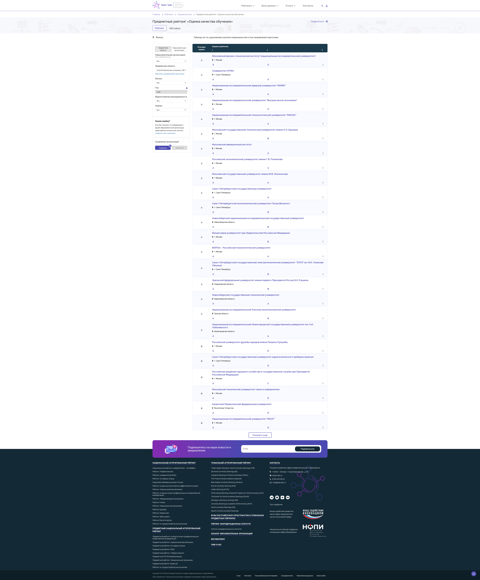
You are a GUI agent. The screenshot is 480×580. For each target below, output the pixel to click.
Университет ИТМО (223, 70)
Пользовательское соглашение (266, 576)
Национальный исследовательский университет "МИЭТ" (243, 418)
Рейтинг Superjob (159, 510)
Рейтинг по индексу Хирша (163, 479)
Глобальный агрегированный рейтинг (231, 463)
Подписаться (307, 449)
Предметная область (165, 66)
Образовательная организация (170, 56)
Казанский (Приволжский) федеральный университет (242, 403)
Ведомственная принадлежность (171, 97)
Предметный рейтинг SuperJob (165, 564)
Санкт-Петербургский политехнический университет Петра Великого (251, 203)
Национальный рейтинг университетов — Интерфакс (174, 468)
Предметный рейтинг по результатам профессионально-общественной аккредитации (175, 538)
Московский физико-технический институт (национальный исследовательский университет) (264, 55)
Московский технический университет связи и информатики (246, 389)
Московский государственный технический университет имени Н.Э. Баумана (255, 129)
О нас (238, 576)
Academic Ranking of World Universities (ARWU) (229, 475)
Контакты (308, 5)
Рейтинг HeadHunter (160, 513)
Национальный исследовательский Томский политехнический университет (254, 309)
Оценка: (158, 106)
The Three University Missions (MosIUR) (226, 479)
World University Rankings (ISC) (223, 507)
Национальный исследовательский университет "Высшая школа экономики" (254, 100)
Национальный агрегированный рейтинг (174, 463)
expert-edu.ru (277, 475)
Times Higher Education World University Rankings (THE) (233, 468)
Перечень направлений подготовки (169, 74)
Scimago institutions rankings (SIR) (224, 500)
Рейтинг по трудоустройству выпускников (169, 524)
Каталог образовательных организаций (231, 534)
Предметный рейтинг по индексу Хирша (168, 546)
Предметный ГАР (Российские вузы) (167, 557)
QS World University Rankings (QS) (224, 472)
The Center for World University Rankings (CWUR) (230, 497)
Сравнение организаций (167, 142)
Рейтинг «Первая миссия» (163, 472)
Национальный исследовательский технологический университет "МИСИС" (254, 114)
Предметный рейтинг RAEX (163, 549)
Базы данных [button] (269, 6)
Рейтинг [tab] (159, 27)
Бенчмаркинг (218, 539)
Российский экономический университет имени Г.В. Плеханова (247, 159)
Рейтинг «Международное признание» (168, 499)
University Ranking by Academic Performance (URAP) (231, 504)
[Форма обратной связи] (473, 573)
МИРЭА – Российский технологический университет (241, 247)
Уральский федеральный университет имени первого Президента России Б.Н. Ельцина (260, 280)
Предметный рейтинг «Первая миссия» (168, 553)
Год (156, 88)
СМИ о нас (216, 545)
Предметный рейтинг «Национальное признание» (172, 560)
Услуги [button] (289, 6)
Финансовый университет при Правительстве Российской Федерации (251, 232)
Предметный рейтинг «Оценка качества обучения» (172, 542)
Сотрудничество (287, 576)
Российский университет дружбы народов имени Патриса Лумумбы (250, 341)
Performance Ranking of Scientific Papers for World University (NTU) (237, 493)
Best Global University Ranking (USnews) (226, 482)
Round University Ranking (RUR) (223, 486)
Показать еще (260, 434)
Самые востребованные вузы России (167, 482)
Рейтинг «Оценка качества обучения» (167, 489)
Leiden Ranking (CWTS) (220, 489)
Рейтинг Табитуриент (161, 517)
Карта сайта (321, 576)
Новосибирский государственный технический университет (245, 294)
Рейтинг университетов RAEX (164, 475)
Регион (158, 79)
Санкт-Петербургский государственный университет (242, 188)
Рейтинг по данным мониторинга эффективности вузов (175, 486)
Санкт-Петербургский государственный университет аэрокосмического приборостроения (263, 356)
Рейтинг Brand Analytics (162, 520)
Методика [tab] (175, 28)
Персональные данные (305, 576)
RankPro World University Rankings (224, 511)
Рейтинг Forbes (158, 502)
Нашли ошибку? (162, 121)
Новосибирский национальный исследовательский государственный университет (258, 218)
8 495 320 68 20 (278, 479)
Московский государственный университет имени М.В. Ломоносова (250, 173)
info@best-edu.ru (279, 483)
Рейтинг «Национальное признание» (167, 506)
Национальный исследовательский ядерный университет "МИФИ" (249, 85)
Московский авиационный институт (232, 144)
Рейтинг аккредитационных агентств (231, 524)
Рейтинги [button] (247, 6)
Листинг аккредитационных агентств (226, 529)
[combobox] (171, 61)
